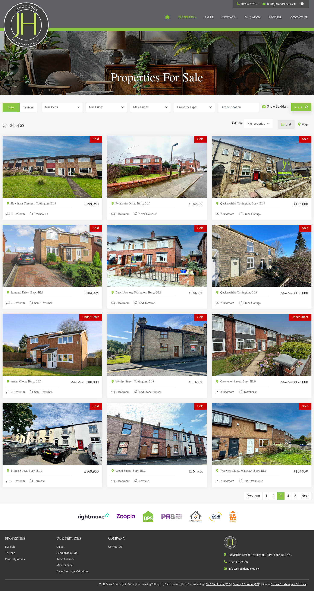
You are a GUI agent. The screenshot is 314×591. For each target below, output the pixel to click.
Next (305, 496)
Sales (209, 17)
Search (298, 107)
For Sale (10, 546)
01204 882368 (249, 4)
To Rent (10, 553)
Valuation (252, 17)
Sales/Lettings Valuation (72, 571)
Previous (253, 496)
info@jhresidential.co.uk (281, 4)
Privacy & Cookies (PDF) (246, 584)
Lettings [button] (228, 17)
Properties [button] (186, 17)
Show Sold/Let (277, 106)
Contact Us (299, 17)
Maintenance (65, 565)
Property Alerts (15, 559)
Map (304, 124)
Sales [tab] (11, 107)
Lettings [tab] (28, 107)
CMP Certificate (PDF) (218, 584)
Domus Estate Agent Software (288, 584)
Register (275, 17)
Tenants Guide (66, 559)
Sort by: (237, 122)
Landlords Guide (67, 553)
